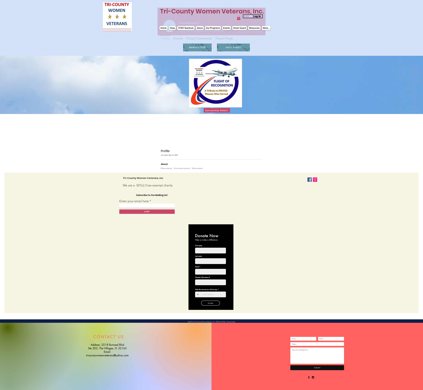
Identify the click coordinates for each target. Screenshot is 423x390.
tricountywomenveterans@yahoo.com (107, 355)
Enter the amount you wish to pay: (206, 289)
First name (198, 245)
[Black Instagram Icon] (313, 377)
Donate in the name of (202, 277)
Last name (198, 256)
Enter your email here (134, 201)
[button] (238, 18)
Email (197, 267)
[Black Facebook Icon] (308, 377)
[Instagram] (315, 179)
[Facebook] (309, 179)
